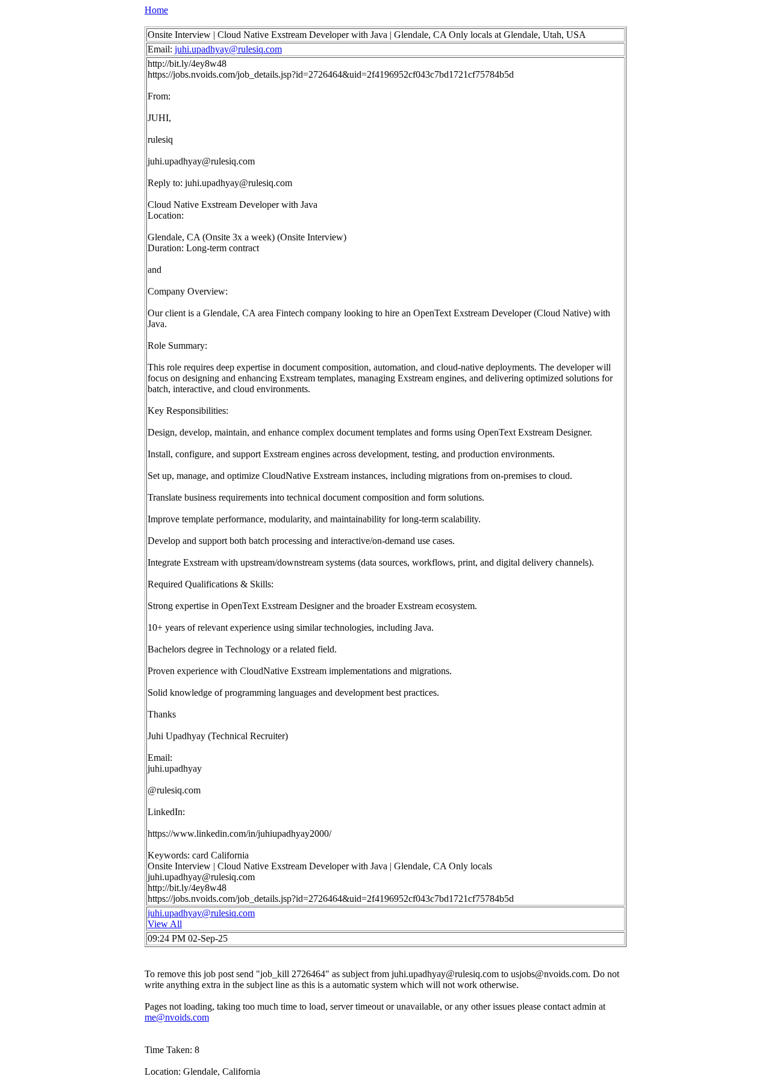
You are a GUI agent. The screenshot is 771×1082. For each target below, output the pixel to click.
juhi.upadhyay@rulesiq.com (228, 49)
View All (165, 924)
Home (156, 10)
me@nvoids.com (177, 1017)
